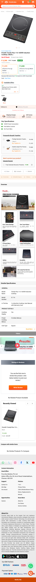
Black (4, 103)
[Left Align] (33, 6)
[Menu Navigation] (2, 2)
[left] (27, 403)
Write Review (18, 387)
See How (5, 72)
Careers (3, 501)
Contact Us (4, 484)
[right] (32, 403)
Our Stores (21, 503)
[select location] (24, 2)
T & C (19, 484)
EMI (15, 91)
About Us (20, 501)
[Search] (20, 2)
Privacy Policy (22, 487)
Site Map (3, 487)
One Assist (4, 489)
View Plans (7, 78)
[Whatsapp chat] (30, 566)
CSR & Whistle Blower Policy (25, 489)
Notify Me (18, 580)
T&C (17, 91)
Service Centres (22, 506)
